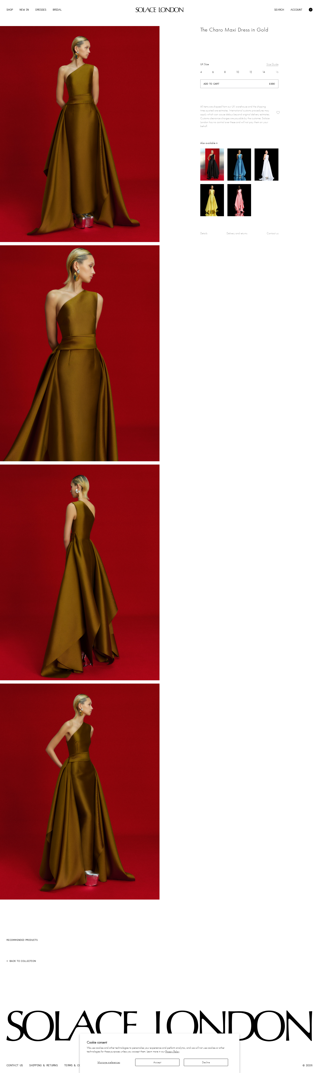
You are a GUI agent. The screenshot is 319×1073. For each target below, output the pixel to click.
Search (279, 10)
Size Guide (272, 64)
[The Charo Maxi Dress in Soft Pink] (239, 200)
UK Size (204, 64)
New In (24, 10)
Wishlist (278, 112)
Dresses (40, 10)
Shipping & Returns (43, 1065)
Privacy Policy (172, 1051)
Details (203, 233)
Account (296, 10)
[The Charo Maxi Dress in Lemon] (212, 200)
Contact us (272, 233)
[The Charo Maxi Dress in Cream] (266, 164)
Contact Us (15, 1065)
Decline (206, 1062)
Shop (10, 10)
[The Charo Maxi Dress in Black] (212, 164)
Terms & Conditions (79, 1065)
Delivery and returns (237, 233)
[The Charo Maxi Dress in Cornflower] (239, 164)
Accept (157, 1062)
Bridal (57, 10)
